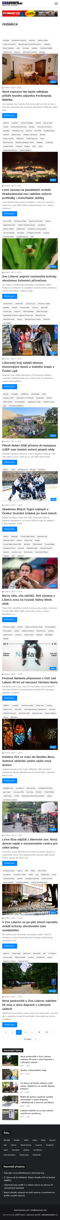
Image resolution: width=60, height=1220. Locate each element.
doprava (6, 953)
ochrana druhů (8, 237)
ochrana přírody (9, 233)
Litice (40, 146)
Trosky (5, 127)
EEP (32, 237)
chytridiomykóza (22, 237)
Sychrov (29, 131)
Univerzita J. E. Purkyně (24, 398)
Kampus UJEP (8, 398)
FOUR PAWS (49, 792)
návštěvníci (40, 957)
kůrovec (17, 52)
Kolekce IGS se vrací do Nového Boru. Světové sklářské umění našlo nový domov (28, 761)
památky (6, 131)
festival (19, 627)
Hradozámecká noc (10, 150)
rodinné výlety (8, 146)
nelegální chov (8, 788)
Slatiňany (40, 142)
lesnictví (32, 40)
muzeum (35, 307)
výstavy (51, 631)
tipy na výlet (48, 123)
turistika (34, 48)
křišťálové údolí (32, 548)
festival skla (28, 552)
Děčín (26, 1140)
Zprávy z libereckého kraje (33, 1070)
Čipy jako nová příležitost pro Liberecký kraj (24, 1173)
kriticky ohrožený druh (39, 882)
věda (44, 394)
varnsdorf (15, 1150)
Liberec (48, 221)
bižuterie (27, 544)
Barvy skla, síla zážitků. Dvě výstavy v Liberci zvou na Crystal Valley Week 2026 (28, 599)
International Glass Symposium (35, 709)
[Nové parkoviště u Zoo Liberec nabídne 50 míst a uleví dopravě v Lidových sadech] (10, 1060)
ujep (4, 406)
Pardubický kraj (17, 131)
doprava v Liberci (9, 961)
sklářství (20, 556)
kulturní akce (16, 134)
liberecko (47, 319)
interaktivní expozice (19, 40)
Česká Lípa (7, 311)
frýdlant (27, 146)
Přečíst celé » (9, 116)
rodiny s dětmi (43, 40)
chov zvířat (7, 221)
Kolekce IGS (7, 709)
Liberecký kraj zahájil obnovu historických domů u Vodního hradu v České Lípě (28, 366)
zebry (54, 874)
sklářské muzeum (9, 713)
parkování (26, 953)
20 (47, 1032)
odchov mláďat (8, 229)
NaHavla (39, 635)
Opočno (6, 123)
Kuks (42, 138)
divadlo (5, 638)
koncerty (18, 635)
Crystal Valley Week (28, 536)
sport (6, 1150)
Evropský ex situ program (37, 229)
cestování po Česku (44, 127)
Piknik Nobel (7, 402)
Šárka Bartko (37, 544)
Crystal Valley (49, 544)
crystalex (15, 705)
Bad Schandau (28, 311)
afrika (33, 871)
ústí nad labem (20, 402)
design (37, 540)
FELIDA (39, 792)
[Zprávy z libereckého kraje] (10, 1074)
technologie (35, 394)
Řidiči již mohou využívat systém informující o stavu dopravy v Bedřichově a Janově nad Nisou (37, 1100)
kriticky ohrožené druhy (26, 225)
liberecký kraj (8, 142)
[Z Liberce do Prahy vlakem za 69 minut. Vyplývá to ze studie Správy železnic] (10, 1087)
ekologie (6, 40)
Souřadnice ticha (9, 548)
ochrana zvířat (18, 792)
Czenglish (14, 394)
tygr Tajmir (7, 792)
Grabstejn (49, 142)
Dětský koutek (20, 957)
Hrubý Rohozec (32, 138)
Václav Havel (28, 635)
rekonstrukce (8, 303)
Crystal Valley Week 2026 (12, 544)
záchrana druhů (8, 871)
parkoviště (36, 953)
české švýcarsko (9, 44)
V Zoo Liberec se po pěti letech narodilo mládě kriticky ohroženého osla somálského (30, 926)
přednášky (40, 398)
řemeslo (6, 556)
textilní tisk (19, 303)
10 (39, 1032)
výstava (6, 552)
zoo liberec (41, 225)
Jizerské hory (23, 961)
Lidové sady (16, 953)
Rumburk (49, 1145)
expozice (17, 311)
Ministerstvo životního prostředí (33, 796)
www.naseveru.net (21, 1210)
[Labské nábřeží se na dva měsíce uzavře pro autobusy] (10, 1114)
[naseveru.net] (12, 3)
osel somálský (8, 882)
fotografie (14, 536)
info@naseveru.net (38, 1210)
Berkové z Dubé (44, 303)
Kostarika (20, 233)
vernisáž (21, 548)
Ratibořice (20, 138)
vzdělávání (25, 394)
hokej (13, 469)
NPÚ (34, 146)
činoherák (36, 1155)
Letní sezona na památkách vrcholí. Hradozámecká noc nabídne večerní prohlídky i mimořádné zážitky (27, 194)
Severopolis (7, 631)
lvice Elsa (30, 792)
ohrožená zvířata (20, 221)
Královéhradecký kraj (18, 127)
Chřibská (47, 44)
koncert (52, 1140)
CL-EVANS (7, 323)
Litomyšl (19, 146)
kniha (43, 1140)
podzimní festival (28, 631)
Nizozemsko (31, 788)
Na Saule (26, 48)
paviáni (19, 878)
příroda (42, 52)
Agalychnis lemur (9, 225)
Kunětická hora (49, 131)
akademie (41, 469)
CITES (16, 796)
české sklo (28, 540)
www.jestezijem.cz (49, 1215)
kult (5, 1145)
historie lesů (7, 52)
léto (44, 953)
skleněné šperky (46, 548)
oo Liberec (52, 953)
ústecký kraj (40, 631)
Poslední (27, 1039)
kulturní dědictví (25, 150)
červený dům (24, 307)
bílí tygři (33, 469)
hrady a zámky (8, 138)
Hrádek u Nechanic (30, 134)
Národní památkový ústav (24, 142)
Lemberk (15, 123)
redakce (6, 88)
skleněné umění (24, 713)
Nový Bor (18, 709)
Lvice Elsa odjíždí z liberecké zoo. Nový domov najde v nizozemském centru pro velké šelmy (30, 843)
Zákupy (31, 127)
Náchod (6, 134)
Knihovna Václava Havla (33, 627)
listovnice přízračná (36, 221)
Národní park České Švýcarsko (29, 44)
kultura (19, 319)
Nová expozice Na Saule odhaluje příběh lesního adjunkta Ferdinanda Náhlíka (26, 95)
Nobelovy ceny (49, 402)
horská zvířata (47, 878)
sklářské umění (8, 540)
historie (38, 123)
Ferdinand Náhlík (46, 48)
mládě (31, 874)
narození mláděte (22, 882)
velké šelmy (7, 796)
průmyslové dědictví (16, 406)
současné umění (27, 705)
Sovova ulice (7, 957)
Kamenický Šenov (41, 552)
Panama (46, 233)
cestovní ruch (30, 303)
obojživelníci (20, 229)
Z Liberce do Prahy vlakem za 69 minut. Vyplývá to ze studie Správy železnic (37, 1086)
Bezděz (42, 134)
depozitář (44, 307)
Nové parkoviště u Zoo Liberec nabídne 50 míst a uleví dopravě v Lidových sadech (29, 1004)
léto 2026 (38, 131)
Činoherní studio (9, 627)
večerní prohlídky (27, 123)
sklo (13, 556)
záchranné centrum (10, 800)
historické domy (8, 319)
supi (37, 874)
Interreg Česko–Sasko (33, 319)
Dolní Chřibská (8, 48)
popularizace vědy (34, 402)
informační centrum (30, 52)
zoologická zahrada (34, 233)
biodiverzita (45, 874)
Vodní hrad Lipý (41, 311)
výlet (18, 48)
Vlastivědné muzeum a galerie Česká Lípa (18, 315)
